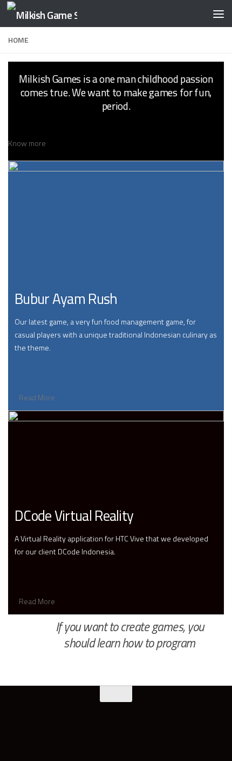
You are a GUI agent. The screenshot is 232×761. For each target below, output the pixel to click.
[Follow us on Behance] (164, 731)
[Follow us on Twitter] (67, 731)
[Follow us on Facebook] (86, 731)
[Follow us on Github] (145, 731)
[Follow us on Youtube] (106, 731)
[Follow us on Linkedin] (125, 731)
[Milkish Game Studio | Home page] (54, 14)
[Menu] (218, 13)
